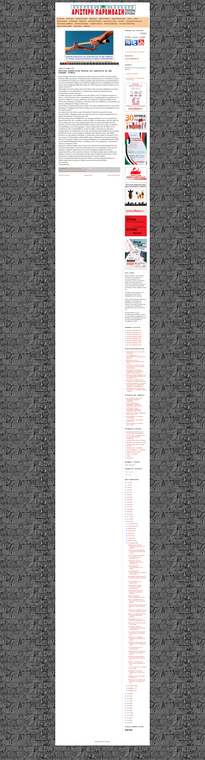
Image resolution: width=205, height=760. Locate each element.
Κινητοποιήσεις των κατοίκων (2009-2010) (134, 420)
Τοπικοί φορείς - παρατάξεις (134, 448)
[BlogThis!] (90, 169)
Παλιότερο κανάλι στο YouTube (135, 52)
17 (106, 63)
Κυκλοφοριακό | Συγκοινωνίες (134, 21)
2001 (128, 492)
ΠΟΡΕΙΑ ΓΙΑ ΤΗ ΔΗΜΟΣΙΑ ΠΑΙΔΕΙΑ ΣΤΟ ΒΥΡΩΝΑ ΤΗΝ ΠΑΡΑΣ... (136, 638)
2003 (128, 497)
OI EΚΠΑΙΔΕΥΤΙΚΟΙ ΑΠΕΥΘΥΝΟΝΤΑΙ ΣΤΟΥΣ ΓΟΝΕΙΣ (135, 567)
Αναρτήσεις (130, 472)
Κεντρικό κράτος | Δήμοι (110, 21)
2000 (128, 490)
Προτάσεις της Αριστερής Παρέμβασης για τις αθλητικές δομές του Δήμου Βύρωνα (134, 371)
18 (109, 63)
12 (90, 63)
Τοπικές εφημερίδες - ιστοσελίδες (135, 450)
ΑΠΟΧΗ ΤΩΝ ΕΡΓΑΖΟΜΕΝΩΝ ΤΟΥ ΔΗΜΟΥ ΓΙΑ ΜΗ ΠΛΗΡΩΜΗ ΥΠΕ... (136, 557)
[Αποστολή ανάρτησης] (85, 168)
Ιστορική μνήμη (73, 21)
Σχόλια (129, 475)
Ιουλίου (130, 538)
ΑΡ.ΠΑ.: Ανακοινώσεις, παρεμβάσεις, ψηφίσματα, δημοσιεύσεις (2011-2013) (133, 409)
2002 (128, 494)
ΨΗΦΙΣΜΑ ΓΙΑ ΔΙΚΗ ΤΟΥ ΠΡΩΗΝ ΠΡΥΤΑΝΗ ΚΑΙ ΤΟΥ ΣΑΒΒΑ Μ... (136, 546)
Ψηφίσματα (87, 26)
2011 (128, 516)
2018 (128, 703)
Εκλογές (136, 18)
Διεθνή (128, 456)
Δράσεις (129, 18)
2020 (128, 708)
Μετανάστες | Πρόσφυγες (81, 23)
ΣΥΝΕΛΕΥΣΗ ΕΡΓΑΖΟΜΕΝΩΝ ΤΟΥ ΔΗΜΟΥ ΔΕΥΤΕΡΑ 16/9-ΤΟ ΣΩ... (137, 551)
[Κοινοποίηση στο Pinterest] (94, 169)
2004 (128, 499)
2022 (128, 713)
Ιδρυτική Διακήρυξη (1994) (133, 345)
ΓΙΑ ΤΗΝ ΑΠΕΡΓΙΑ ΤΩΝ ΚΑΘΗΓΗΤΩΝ (134, 582)
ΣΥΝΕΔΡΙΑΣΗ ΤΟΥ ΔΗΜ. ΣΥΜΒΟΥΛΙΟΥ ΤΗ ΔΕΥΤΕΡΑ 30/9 (136, 672)
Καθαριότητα (82, 21)
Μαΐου (130, 533)
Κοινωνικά (121, 21)
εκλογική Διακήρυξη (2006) (133, 336)
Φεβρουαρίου (132, 526)
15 (99, 63)
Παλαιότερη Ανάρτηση (113, 175)
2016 (128, 698)
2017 (128, 701)
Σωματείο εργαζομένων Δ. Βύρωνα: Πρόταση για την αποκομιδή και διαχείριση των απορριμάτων (136, 385)
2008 (128, 509)
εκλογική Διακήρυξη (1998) (133, 340)
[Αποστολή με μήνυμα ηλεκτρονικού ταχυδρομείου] (88, 169)
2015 (128, 696)
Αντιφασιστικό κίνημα (81, 18)
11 (87, 63)
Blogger (108, 741)
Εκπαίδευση (129, 458)
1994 (128, 482)
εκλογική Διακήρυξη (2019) (133, 330)
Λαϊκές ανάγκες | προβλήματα (65, 23)
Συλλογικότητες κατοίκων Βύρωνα (136, 440)
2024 (128, 718)
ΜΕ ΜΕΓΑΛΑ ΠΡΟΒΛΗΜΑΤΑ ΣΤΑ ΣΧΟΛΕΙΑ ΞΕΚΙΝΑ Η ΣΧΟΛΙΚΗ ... (137, 578)
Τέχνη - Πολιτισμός (131, 454)
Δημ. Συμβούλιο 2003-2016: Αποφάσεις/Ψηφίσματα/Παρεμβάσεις (134, 399)
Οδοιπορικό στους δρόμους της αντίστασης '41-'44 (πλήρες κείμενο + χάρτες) (136, 389)
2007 (128, 507)
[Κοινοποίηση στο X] (91, 169)
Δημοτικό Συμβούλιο (104, 18)
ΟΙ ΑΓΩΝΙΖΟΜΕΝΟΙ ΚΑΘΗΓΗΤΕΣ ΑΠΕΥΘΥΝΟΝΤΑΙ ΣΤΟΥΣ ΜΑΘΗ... (137, 572)
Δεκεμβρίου (131, 690)
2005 (128, 502)
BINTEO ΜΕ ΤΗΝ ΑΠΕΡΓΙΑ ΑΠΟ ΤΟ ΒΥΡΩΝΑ (137, 623)
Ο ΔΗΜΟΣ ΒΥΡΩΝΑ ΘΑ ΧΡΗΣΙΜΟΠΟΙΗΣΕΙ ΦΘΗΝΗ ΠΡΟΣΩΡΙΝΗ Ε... (136, 628)
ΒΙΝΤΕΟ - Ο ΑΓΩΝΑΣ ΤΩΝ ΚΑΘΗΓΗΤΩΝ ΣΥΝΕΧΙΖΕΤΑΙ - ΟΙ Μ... (137, 663)
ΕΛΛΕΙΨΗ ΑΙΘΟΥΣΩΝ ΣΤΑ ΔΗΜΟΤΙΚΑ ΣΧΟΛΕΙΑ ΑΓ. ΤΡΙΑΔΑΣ (135, 592)
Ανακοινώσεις (60, 18)
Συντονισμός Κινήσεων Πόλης (127, 23)
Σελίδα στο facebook (132, 74)
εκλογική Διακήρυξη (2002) (133, 338)
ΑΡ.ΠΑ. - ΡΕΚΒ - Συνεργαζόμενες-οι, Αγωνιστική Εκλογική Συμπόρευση (135, 437)
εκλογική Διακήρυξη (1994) (133, 342)
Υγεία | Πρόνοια (78, 26)
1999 (128, 487)
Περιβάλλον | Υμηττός (96, 23)
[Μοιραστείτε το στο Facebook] (93, 169)
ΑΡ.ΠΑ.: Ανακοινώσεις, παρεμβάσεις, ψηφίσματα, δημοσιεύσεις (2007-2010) (133, 404)
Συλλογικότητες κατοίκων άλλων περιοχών (135, 445)
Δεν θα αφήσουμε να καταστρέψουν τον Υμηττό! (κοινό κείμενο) (136, 356)
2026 (128, 722)
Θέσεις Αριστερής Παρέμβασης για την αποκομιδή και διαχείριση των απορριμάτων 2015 (136, 376)
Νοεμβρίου (131, 688)
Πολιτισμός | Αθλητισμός (110, 23)
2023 (128, 715)
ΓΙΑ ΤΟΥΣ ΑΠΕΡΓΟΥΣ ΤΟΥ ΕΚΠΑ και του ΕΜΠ (137, 667)
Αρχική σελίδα (88, 175)
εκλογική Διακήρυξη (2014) (133, 332)
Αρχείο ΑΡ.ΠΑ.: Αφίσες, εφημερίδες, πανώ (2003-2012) (136, 413)
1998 (128, 485)
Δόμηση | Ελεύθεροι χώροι (118, 18)
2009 (128, 511)
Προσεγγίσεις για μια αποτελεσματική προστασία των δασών (135, 361)
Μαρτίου (130, 528)
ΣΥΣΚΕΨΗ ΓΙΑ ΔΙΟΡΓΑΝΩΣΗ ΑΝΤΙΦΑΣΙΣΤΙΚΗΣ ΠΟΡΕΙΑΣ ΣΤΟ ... (136, 658)
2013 (128, 521)
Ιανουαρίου (131, 523)
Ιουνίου (130, 535)
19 (112, 63)
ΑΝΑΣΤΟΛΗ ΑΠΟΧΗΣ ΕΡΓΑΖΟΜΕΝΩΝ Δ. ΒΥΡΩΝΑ (136, 596)
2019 (128, 705)
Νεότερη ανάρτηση (64, 175)
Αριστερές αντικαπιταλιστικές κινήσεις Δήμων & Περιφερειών (135, 432)
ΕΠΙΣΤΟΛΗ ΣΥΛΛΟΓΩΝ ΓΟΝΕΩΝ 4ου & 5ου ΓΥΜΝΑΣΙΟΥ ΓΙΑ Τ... (137, 610)
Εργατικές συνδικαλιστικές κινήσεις (136, 442)
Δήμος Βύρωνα (93, 18)
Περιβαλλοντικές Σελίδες (133, 452)
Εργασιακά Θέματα (62, 21)
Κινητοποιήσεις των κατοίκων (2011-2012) (134, 424)
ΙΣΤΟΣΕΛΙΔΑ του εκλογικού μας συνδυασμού (135, 78)
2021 (128, 710)
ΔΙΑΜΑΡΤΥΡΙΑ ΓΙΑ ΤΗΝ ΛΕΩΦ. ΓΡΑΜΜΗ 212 (136, 676)
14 (96, 63)
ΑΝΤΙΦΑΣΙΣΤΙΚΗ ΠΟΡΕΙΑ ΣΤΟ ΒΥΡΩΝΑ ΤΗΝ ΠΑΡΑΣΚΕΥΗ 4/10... (136, 681)
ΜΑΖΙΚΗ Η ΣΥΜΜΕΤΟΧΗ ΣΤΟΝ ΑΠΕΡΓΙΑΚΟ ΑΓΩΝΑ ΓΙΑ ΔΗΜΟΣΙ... (137, 615)
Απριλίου (131, 531)
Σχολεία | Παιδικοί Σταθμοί (64, 26)
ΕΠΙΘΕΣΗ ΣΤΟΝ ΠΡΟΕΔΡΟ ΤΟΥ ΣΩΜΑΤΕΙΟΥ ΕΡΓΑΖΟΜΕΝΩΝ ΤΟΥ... (137, 644)
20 (115, 63)
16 (103, 63)
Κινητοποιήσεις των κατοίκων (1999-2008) (134, 417)
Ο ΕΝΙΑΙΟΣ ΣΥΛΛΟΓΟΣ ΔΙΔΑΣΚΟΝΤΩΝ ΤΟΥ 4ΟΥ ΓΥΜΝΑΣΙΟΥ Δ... (136, 562)
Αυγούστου (131, 540)
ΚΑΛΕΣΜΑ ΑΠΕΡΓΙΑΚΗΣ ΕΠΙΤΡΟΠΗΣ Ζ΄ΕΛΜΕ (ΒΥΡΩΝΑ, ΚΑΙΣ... (134, 587)
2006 (128, 504)
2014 (128, 693)
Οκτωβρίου (131, 685)
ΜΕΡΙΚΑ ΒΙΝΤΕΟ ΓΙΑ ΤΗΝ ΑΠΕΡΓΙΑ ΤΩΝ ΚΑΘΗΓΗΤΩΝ (136, 619)
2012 (128, 519)
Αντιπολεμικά (70, 18)
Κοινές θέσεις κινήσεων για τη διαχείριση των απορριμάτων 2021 (136, 380)
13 (93, 63)
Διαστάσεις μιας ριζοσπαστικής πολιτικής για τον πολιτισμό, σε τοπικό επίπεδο (135, 366)
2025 (128, 720)
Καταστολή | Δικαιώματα (95, 21)
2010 (128, 514)
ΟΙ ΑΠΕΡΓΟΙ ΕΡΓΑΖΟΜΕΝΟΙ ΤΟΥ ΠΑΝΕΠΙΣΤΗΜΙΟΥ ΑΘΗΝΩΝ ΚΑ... (137, 606)
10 (84, 63)
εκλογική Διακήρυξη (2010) (133, 334)
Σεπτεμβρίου (132, 543)
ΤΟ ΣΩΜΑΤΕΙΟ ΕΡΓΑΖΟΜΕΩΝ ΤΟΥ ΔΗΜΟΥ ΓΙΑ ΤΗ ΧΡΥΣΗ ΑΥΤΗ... (136, 633)
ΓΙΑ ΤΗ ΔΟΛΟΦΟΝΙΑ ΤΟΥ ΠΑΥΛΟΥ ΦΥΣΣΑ (135, 648)
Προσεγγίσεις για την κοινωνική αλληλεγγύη (135, 352)
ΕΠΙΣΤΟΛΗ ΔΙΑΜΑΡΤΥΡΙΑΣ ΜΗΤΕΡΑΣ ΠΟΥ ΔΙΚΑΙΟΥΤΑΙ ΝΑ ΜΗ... (136, 601)
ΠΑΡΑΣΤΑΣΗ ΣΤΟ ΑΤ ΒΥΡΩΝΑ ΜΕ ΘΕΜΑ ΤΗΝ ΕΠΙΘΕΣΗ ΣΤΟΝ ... (136, 653)
